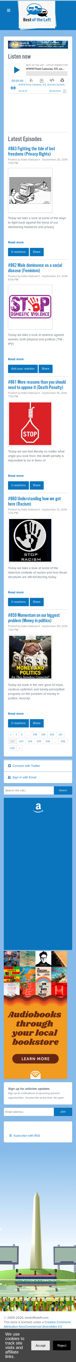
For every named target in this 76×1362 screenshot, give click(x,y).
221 (60, 734)
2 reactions (18, 485)
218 (35, 734)
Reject (61, 1345)
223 (21, 741)
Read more (16, 242)
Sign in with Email (24, 777)
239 (12, 748)
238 (63, 741)
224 (30, 741)
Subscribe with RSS (27, 1136)
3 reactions (18, 602)
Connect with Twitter (26, 766)
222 (12, 741)
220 (52, 734)
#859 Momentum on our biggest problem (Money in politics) (34, 618)
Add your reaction (23, 368)
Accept (40, 1345)
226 (48, 741)
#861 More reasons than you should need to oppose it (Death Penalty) (37, 385)
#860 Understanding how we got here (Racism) (34, 501)
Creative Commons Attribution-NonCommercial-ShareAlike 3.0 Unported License (37, 1326)
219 (43, 734)
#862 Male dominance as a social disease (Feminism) (35, 268)
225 (39, 741)
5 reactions (18, 252)
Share (37, 252)
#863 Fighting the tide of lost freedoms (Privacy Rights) (31, 151)
